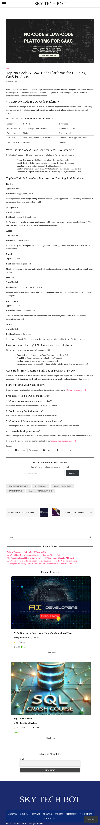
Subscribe (72, 473)
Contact (35, 814)
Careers (59, 814)
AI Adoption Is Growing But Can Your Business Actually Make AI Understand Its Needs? (42, 564)
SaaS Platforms (15, 491)
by (15, 638)
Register (47, 814)
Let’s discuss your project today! (63, 441)
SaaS (8, 68)
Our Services (50, 818)
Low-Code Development (18, 486)
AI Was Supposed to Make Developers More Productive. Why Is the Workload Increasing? (42, 561)
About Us (12, 814)
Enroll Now (51, 653)
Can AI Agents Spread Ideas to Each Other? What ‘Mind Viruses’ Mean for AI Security (41, 558)
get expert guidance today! (75, 390)
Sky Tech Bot (50, 3)
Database (33, 723)
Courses (24, 814)
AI (30, 638)
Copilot (35, 638)
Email (22, 759)
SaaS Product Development (40, 491)
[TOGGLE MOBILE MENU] (4, 3)
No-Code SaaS (40, 486)
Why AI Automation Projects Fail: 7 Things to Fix (26, 552)
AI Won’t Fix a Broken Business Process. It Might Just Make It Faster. (34, 555)
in (28, 638)
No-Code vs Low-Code (62, 486)
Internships (72, 814)
